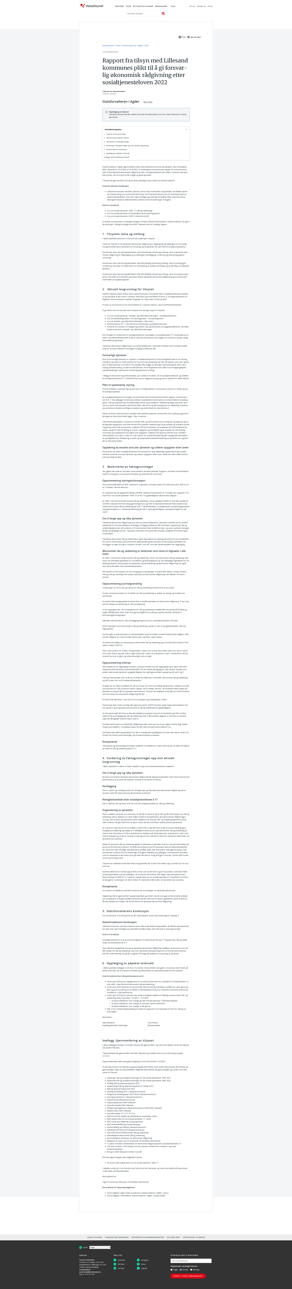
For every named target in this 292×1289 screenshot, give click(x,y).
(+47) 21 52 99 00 (91, 1267)
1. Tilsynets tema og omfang (114, 134)
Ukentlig (185, 1270)
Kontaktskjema (84, 1269)
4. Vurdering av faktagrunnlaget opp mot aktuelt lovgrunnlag (126, 145)
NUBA (173, 6)
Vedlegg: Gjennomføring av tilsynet (116, 157)
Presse (210, 6)
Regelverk (119, 6)
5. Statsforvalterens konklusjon (115, 149)
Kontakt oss (201, 6)
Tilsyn (128, 6)
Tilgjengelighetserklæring (117, 1237)
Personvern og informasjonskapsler (147, 1237)
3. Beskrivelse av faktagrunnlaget (116, 142)
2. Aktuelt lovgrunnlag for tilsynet (116, 138)
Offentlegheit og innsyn (194, 1237)
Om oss (192, 6)
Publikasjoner (161, 6)
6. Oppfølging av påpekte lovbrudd (116, 153)
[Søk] (163, 13)
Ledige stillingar (94, 1237)
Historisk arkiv (173, 1237)
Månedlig (196, 1270)
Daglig (175, 1270)
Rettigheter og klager (143, 6)
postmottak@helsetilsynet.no (90, 1272)
